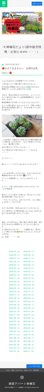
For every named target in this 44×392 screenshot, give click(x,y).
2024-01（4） (15, 291)
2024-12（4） (29, 275)
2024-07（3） (15, 285)
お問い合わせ (36, 3)
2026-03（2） (29, 255)
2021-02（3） (29, 348)
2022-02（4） (29, 328)
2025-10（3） (15, 261)
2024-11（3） (15, 278)
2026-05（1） (15, 255)
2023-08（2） (29, 298)
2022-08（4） (29, 318)
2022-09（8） (15, 318)
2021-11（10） (15, 335)
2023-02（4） (29, 308)
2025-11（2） (29, 258)
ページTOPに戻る (34, 366)
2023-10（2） (29, 295)
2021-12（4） (29, 331)
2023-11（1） (15, 295)
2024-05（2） (15, 288)
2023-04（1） (29, 305)
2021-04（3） (29, 345)
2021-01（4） (15, 351)
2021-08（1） (29, 338)
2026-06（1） (29, 251)
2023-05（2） (15, 305)
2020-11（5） (29, 351)
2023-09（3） (15, 298)
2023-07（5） (15, 301)
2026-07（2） (15, 251)
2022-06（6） (29, 321)
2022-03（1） (15, 328)
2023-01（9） (15, 311)
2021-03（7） (15, 348)
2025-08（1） (29, 261)
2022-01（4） (15, 331)
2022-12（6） (29, 311)
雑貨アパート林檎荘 (22, 383)
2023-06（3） (29, 301)
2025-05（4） (15, 268)
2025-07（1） (15, 265)
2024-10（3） (29, 278)
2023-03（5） (15, 308)
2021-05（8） (15, 345)
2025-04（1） (29, 268)
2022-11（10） (15, 315)
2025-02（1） (29, 271)
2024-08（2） (29, 281)
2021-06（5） (29, 341)
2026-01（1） (15, 258)
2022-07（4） (15, 321)
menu (3, 5)
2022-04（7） (29, 325)
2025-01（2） (15, 275)
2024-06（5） (29, 285)
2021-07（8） (15, 341)
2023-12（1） (29, 291)
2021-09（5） (15, 338)
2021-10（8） (29, 335)
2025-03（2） (15, 271)
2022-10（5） (29, 315)
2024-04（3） (29, 288)
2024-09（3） (15, 281)
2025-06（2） (29, 265)
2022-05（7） (15, 325)
